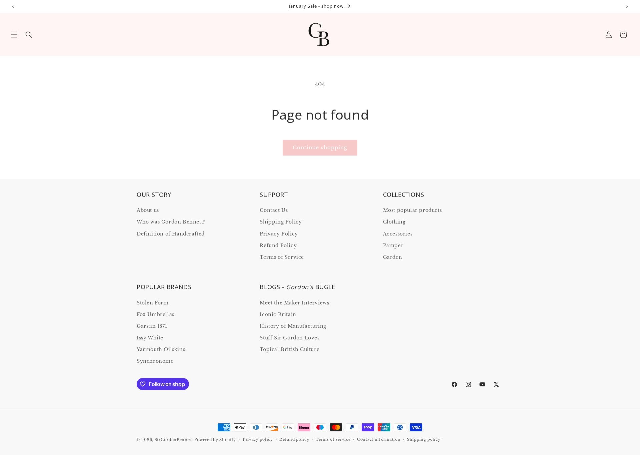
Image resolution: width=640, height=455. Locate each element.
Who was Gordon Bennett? (171, 222)
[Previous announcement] (13, 6)
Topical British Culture (289, 349)
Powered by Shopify (215, 439)
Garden (392, 257)
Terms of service (333, 439)
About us (148, 210)
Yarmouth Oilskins (161, 349)
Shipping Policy (281, 222)
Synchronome (155, 361)
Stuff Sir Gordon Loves (289, 338)
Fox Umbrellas (155, 314)
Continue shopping (320, 147)
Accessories (398, 234)
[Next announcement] (627, 6)
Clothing (394, 222)
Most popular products (412, 210)
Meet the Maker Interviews (294, 303)
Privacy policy (258, 439)
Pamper (393, 245)
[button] (14, 34)
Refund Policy (278, 245)
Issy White (150, 338)
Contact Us (274, 210)
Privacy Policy (279, 234)
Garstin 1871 (152, 326)
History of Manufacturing (293, 326)
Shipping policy (424, 439)
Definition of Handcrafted (171, 234)
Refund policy (294, 439)
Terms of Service (282, 257)
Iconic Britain (278, 314)
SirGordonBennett (174, 439)
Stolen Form (153, 303)
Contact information (378, 439)
